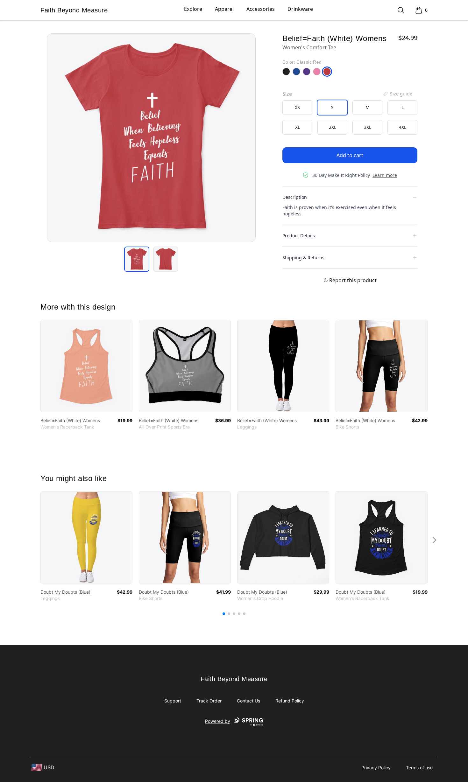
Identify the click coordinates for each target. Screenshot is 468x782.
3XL (367, 127)
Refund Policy (289, 700)
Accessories (260, 8)
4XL (402, 127)
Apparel (224, 8)
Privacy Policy (376, 767)
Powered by (217, 721)
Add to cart (350, 155)
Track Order (209, 700)
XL (297, 127)
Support (172, 700)
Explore (193, 8)
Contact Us (248, 700)
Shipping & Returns (303, 258)
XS (297, 107)
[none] (397, 94)
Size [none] (287, 93)
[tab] (137, 259)
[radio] (297, 107)
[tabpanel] (151, 137)
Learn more (384, 175)
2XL (332, 127)
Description (294, 197)
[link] (86, 366)
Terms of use (419, 767)
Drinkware (300, 8)
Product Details (298, 236)
